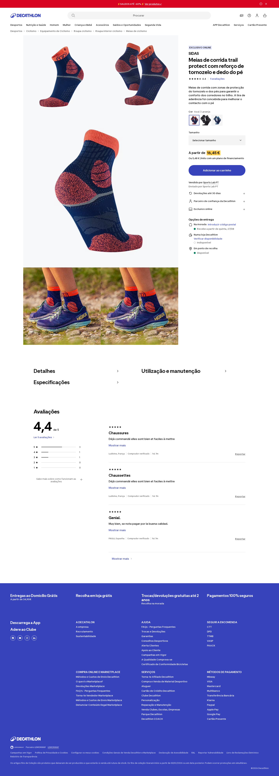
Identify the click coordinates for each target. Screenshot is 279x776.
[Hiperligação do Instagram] (27, 638)
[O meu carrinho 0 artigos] (265, 15)
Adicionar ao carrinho (217, 170)
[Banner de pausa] (261, 3)
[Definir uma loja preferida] (241, 15)
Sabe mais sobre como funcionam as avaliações (56, 480)
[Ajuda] (249, 15)
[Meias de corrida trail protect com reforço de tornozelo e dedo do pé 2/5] (62, 74)
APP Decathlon (221, 25)
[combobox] (217, 140)
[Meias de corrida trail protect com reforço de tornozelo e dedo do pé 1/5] (139, 74)
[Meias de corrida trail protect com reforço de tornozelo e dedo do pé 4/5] (62, 306)
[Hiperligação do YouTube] (20, 638)
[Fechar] (266, 3)
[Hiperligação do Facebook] (13, 638)
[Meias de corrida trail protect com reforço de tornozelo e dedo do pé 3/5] (100, 190)
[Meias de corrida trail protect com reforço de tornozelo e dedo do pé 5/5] (139, 306)
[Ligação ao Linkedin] (34, 638)
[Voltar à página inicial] (25, 15)
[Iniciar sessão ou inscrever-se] (257, 15)
